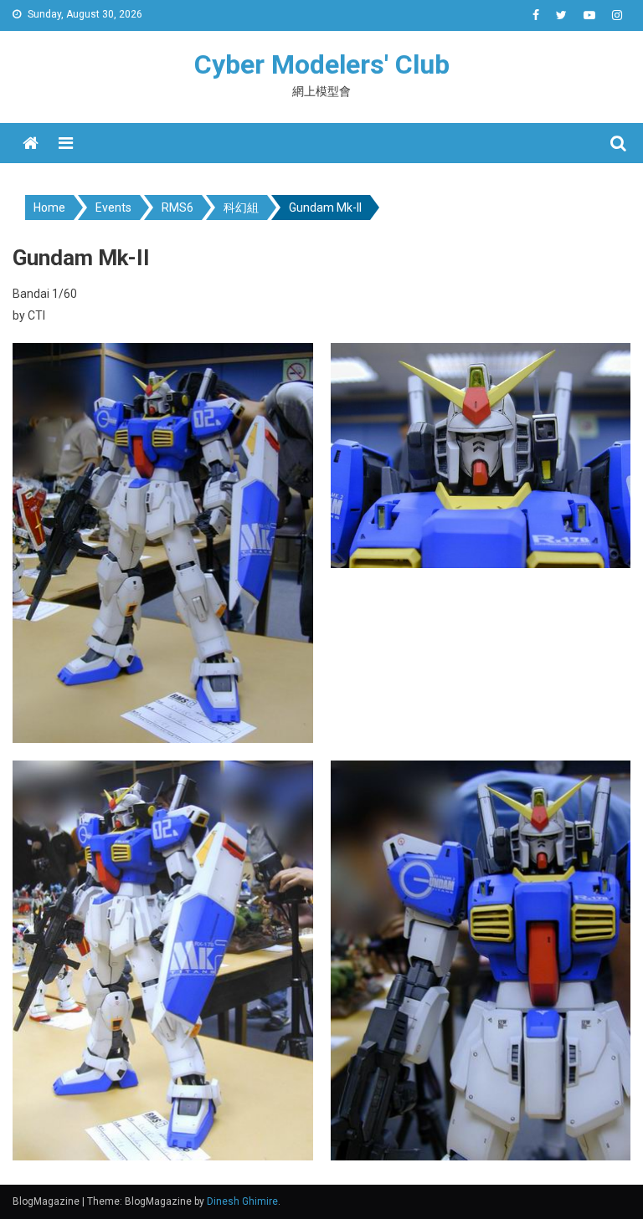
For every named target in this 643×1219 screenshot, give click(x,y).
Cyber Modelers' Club (322, 64)
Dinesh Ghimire (242, 1201)
